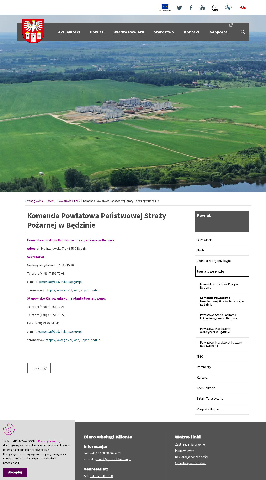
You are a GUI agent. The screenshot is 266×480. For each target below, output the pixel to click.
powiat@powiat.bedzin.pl (113, 459)
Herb (200, 250)
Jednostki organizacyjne (214, 261)
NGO (200, 356)
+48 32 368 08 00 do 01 (105, 453)
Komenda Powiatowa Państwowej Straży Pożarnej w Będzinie (70, 240)
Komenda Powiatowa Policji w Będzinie (219, 286)
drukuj (38, 368)
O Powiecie (204, 240)
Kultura (202, 377)
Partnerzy (204, 367)
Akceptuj (15, 472)
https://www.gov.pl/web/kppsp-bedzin (72, 290)
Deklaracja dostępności (191, 457)
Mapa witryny (184, 450)
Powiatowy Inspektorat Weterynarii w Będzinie (215, 330)
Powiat (50, 201)
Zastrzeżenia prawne (190, 444)
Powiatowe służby (69, 201)
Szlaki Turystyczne (210, 398)
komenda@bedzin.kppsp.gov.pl (60, 282)
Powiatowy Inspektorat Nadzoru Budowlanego (221, 344)
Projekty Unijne (208, 409)
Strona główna (34, 201)
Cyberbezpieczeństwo (190, 463)
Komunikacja (206, 388)
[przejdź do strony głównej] (33, 31)
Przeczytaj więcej (49, 441)
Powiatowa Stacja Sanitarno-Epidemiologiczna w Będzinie (218, 316)
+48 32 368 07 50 (101, 476)
